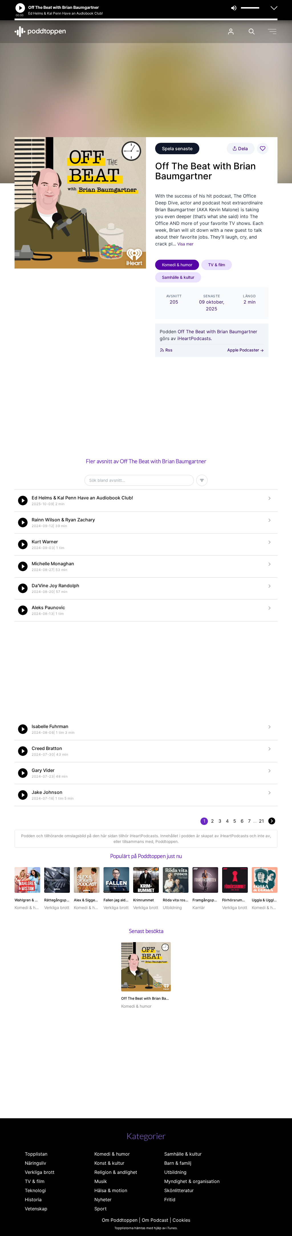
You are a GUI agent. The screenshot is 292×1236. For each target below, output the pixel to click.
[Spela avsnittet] (23, 500)
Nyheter (102, 1199)
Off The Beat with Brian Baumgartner (217, 331)
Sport (100, 1208)
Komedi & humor (177, 264)
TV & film (216, 264)
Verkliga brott (39, 1172)
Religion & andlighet (115, 1172)
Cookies (181, 1220)
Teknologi (35, 1190)
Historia (33, 1199)
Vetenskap (36, 1208)
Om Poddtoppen (119, 1220)
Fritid (169, 1199)
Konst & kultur (109, 1163)
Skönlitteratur (179, 1190)
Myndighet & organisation (192, 1181)
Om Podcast (155, 1220)
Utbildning (175, 1172)
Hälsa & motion (110, 1190)
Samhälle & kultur (178, 277)
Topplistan (36, 1154)
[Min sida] (231, 31)
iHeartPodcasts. (194, 338)
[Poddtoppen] (40, 31)
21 (261, 821)
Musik (100, 1181)
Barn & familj (177, 1163)
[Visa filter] (202, 480)
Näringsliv (35, 1163)
